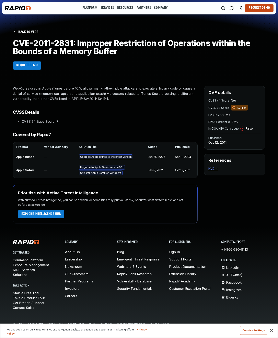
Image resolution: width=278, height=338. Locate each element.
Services (107, 8)
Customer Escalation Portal (190, 289)
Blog (120, 252)
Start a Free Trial (26, 293)
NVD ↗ (213, 168)
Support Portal (180, 259)
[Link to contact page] (231, 8)
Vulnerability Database (134, 281)
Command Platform (28, 260)
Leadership (73, 259)
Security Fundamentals (134, 289)
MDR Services (24, 270)
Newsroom (73, 267)
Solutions (20, 275)
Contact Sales (23, 308)
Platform (89, 8)
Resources (125, 8)
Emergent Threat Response (138, 259)
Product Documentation (187, 267)
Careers (71, 296)
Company (161, 8)
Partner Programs (79, 281)
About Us (72, 252)
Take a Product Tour (29, 298)
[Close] (271, 330)
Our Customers (77, 274)
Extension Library (182, 274)
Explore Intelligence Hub (41, 214)
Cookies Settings (253, 330)
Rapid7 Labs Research (134, 274)
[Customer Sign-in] (240, 8)
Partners (144, 8)
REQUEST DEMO (27, 65)
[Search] (223, 8)
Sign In (174, 252)
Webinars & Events (131, 267)
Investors (72, 289)
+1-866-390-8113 (234, 249)
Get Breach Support (28, 303)
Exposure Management (31, 265)
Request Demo (259, 8)
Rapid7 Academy (182, 281)
